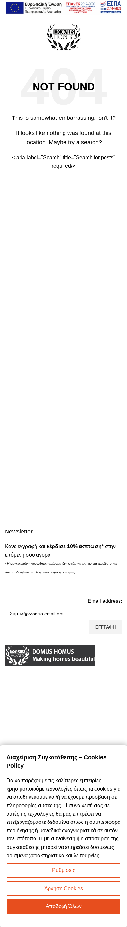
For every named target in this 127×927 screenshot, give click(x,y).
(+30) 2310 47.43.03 (40, 693)
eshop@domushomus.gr (49, 703)
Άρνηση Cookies (63, 888)
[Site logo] (63, 37)
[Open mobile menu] (7, 37)
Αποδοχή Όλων (64, 906)
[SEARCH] (114, 161)
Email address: (105, 601)
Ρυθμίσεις (63, 870)
